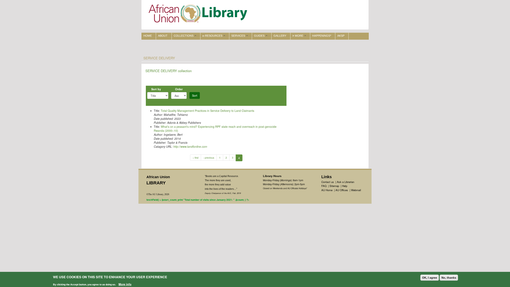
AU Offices (341, 190)
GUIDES (259, 35)
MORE (299, 35)
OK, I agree (429, 277)
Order (179, 89)
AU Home (326, 190)
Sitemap (334, 186)
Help (344, 186)
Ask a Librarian (345, 182)
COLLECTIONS (184, 35)
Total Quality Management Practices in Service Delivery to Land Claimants (207, 111)
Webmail (356, 190)
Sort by (156, 89)
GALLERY (280, 35)
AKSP (340, 35)
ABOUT (163, 35)
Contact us (327, 182)
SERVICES (238, 35)
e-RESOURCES (212, 35)
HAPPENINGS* (321, 35)
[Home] (198, 14)
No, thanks (448, 277)
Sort (194, 95)
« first (195, 157)
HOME (147, 35)
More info (125, 284)
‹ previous (208, 157)
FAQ (324, 186)
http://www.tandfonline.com (190, 146)
